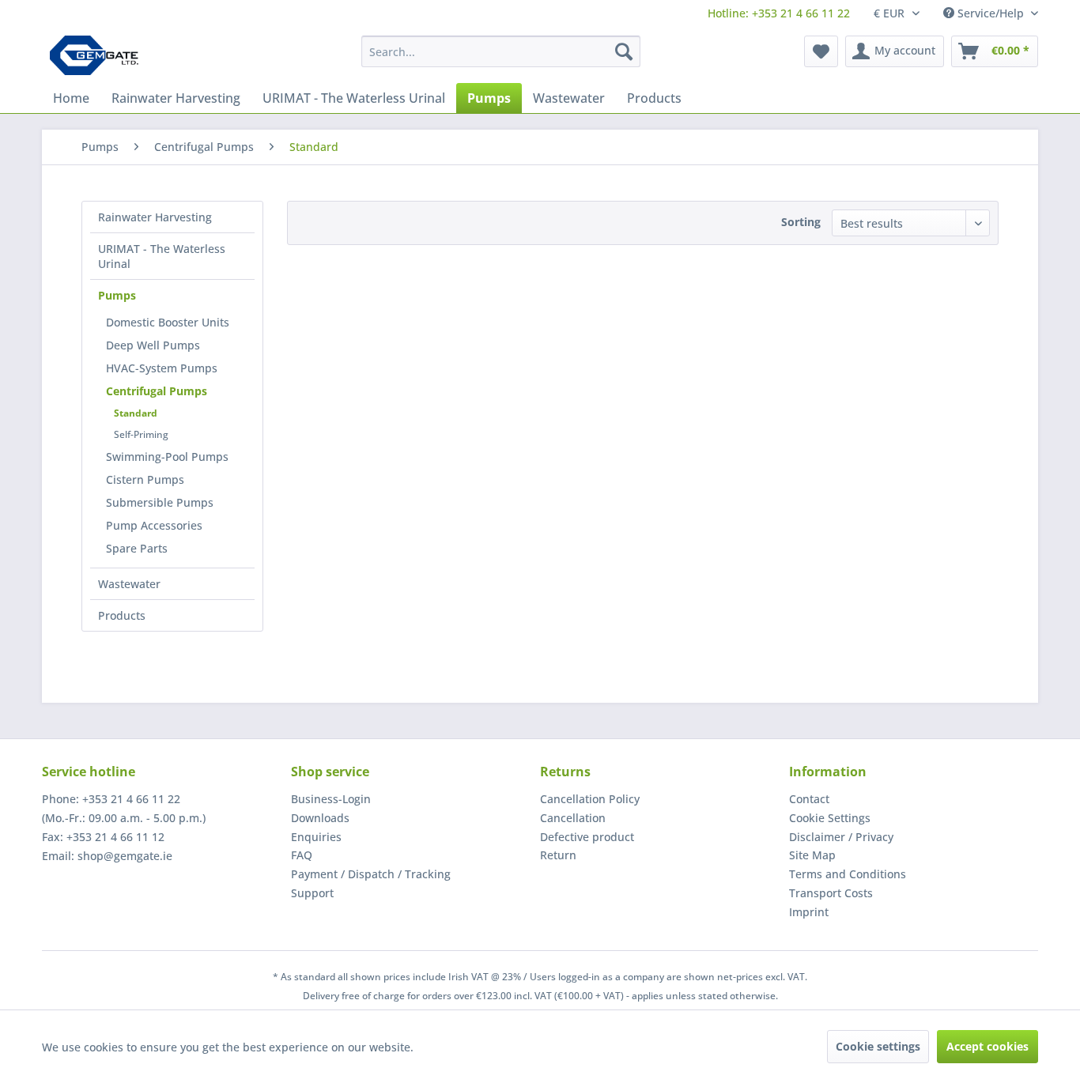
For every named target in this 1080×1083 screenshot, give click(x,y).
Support (312, 892)
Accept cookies (987, 1046)
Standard (135, 413)
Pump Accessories (154, 525)
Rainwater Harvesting (155, 217)
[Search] (623, 51)
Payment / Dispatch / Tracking (371, 873)
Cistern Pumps (145, 479)
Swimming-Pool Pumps (167, 456)
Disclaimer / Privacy (841, 836)
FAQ (301, 854)
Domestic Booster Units (167, 322)
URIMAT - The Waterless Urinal (161, 256)
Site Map (812, 854)
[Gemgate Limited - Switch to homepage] (99, 55)
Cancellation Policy (590, 798)
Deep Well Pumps (153, 345)
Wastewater (129, 583)
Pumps (117, 295)
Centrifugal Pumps (156, 390)
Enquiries (316, 836)
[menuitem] (779, 13)
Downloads (320, 817)
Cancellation (573, 817)
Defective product (587, 836)
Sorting (801, 221)
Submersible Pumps (159, 502)
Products (121, 615)
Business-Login (331, 798)
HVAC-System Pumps (161, 367)
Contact (809, 798)
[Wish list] (821, 51)
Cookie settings (878, 1046)
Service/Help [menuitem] (990, 13)
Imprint (809, 911)
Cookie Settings (829, 817)
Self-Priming (141, 434)
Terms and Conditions (847, 873)
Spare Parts (137, 548)
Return (558, 854)
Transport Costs (831, 892)
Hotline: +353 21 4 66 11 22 (779, 13)
